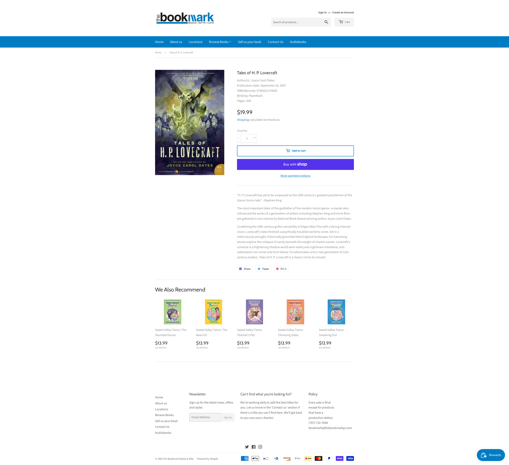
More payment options (296, 176)
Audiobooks (298, 42)
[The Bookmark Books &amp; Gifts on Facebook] (254, 447)
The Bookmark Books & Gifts (178, 458)
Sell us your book (249, 42)
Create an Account (343, 12)
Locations (195, 42)
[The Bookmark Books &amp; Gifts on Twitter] (247, 447)
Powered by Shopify (207, 458)
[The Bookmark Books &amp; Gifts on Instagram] (260, 447)
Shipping (243, 120)
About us (176, 42)
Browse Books (219, 42)
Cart (347, 22)
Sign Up (228, 417)
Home (159, 42)
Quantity (242, 130)
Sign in (322, 12)
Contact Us (275, 42)
